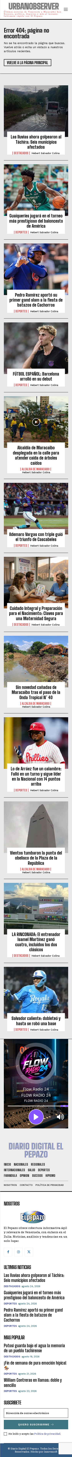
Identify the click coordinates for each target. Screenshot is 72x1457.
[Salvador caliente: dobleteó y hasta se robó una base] (36, 992)
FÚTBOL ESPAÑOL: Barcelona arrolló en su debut (36, 376)
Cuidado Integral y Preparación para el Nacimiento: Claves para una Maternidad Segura (36, 613)
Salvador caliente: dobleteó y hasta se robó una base (36, 1021)
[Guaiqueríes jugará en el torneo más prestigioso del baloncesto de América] (36, 190)
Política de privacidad (47, 1433)
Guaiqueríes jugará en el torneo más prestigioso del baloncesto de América (36, 221)
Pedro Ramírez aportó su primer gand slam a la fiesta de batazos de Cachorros (36, 300)
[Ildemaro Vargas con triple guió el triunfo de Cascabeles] (36, 508)
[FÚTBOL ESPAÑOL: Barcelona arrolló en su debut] (36, 348)
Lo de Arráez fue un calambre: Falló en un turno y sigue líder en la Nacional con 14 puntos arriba (36, 776)
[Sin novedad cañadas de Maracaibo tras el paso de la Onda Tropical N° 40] (36, 661)
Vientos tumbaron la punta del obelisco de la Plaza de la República (36, 858)
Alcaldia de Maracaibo (36, 469)
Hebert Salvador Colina (45, 153)
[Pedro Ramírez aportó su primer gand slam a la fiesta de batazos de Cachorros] (36, 269)
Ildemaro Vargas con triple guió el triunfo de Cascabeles (36, 537)
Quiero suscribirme (33, 1424)
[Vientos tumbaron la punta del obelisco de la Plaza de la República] (36, 827)
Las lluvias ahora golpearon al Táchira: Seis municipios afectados (36, 142)
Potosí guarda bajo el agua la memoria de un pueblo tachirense (34, 1348)
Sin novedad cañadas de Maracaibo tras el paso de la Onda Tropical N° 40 (36, 692)
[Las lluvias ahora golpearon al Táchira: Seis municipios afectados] (36, 111)
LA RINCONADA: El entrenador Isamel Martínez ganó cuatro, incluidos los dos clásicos (36, 942)
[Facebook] (8, 1252)
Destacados (21, 153)
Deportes (21, 232)
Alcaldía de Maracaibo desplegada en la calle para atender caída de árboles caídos (36, 455)
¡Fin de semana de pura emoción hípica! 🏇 (35, 1365)
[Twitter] (29, 1252)
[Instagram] (18, 1252)
